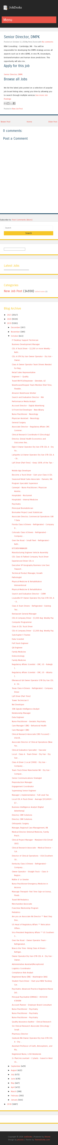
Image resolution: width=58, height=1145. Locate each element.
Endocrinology (18, 656)
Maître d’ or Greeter (20, 879)
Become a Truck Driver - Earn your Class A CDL (32, 475)
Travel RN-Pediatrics (20, 900)
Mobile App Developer (21, 470)
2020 (9, 319)
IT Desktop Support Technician (25, 340)
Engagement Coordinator (23, 786)
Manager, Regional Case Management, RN (30, 828)
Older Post (52, 122)
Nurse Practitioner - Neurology (25, 414)
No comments (47, 42)
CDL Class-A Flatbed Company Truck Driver (30, 557)
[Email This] (5, 103)
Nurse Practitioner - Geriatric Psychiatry (29, 721)
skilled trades (40, 292)
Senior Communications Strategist (27, 778)
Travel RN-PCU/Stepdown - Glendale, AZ (29, 381)
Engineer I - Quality (20, 376)
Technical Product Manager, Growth (27, 573)
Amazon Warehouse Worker (24, 393)
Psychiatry (16, 504)
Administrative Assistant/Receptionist (28, 964)
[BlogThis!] (8, 103)
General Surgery (19, 422)
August (14, 1070)
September (15, 1066)
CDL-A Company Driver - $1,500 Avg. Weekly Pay (33, 618)
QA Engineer (17, 647)
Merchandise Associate (22, 904)
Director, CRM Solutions (22, 815)
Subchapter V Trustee (21, 635)
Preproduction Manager (22, 782)
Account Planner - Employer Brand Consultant (32, 1005)
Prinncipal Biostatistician (22, 508)
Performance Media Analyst (24, 401)
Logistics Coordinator (21, 968)
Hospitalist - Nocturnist (22, 495)
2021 (9, 315)
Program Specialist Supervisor (25, 483)
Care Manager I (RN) (20, 730)
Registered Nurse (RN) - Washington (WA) (29, 977)
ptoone (20, 1139)
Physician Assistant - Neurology (25, 418)
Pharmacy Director (20, 1034)
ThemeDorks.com (42, 1139)
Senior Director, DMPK (22, 37)
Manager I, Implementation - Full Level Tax (30, 795)
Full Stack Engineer (20, 643)
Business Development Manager (26, 344)
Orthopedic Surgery (20, 823)
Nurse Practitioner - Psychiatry (25, 1009)
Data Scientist (18, 639)
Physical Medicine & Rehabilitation (27, 589)
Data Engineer (18, 717)
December (15, 327)
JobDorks (15, 7)
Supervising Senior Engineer (24, 790)
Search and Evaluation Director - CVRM (29, 594)
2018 (9, 1104)
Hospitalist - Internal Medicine (25, 499)
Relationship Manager (21, 713)
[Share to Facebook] (14, 103)
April (13, 1087)
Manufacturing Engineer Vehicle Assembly (30, 552)
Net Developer (18, 704)
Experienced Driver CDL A (23, 561)
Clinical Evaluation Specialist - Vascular (29, 750)
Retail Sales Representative (23, 372)
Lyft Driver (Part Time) (21, 696)
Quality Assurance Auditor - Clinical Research (31, 1022)
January (14, 1100)
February (14, 1095)
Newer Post (5, 122)
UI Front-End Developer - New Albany (28, 410)
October (14, 336)
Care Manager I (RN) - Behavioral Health (29, 725)
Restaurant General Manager (24, 614)
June (13, 1079)
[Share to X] (11, 103)
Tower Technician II (20, 700)
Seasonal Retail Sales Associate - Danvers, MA (32, 479)
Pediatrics (16, 912)
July (12, 1074)
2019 (9, 323)
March (13, 1091)
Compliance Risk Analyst (22, 972)
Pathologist (17, 577)
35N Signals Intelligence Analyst (25, 709)
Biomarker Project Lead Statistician (27, 512)
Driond (47, 1137)
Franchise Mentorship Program (25, 908)
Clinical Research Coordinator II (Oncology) (31, 434)
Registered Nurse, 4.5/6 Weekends (26, 1054)
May (12, 1083)
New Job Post (17, 109)
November (15, 332)
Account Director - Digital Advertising (28, 405)
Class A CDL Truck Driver (22, 626)
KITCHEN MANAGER (19, 548)
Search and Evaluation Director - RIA (28, 397)
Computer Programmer (22, 622)
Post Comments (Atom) (22, 220)
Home (29, 122)
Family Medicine (19, 652)
